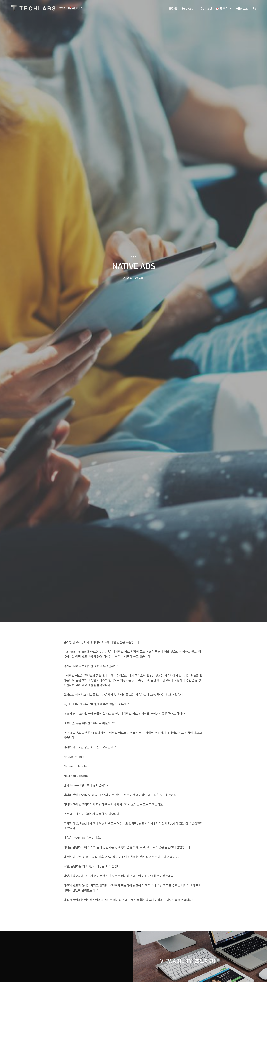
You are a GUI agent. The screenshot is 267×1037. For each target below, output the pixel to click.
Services (187, 8)
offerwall (242, 8)
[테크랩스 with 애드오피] (33, 8)
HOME (173, 8)
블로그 (133, 257)
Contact (206, 8)
